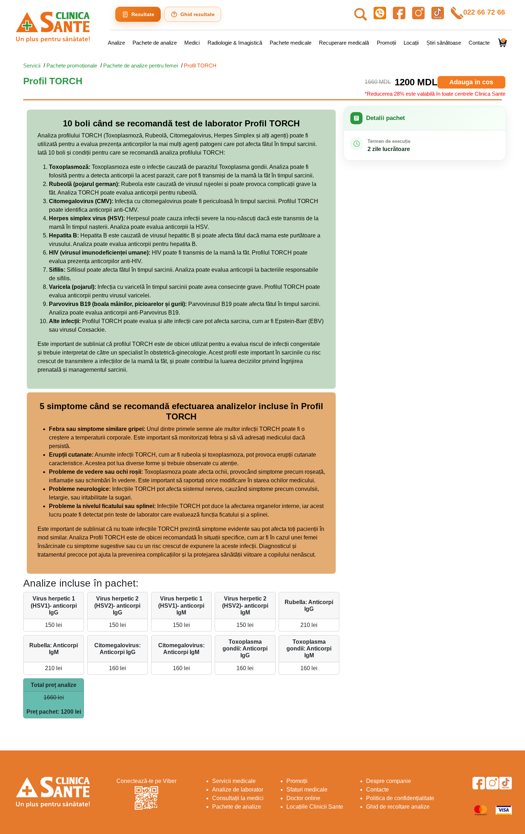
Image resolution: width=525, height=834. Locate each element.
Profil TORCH (200, 65)
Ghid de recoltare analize (398, 807)
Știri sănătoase (443, 43)
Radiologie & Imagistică (235, 43)
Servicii (31, 65)
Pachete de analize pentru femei (140, 65)
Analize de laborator (237, 790)
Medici (192, 43)
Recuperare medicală (344, 43)
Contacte (479, 43)
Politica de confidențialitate (400, 798)
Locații (411, 43)
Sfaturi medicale (307, 790)
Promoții (386, 43)
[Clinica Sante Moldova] (52, 27)
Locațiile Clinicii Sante (314, 807)
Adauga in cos (471, 82)
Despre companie (388, 781)
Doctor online (303, 798)
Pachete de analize (154, 43)
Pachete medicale (290, 43)
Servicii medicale (234, 781)
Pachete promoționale (71, 65)
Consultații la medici (238, 798)
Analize (116, 43)
